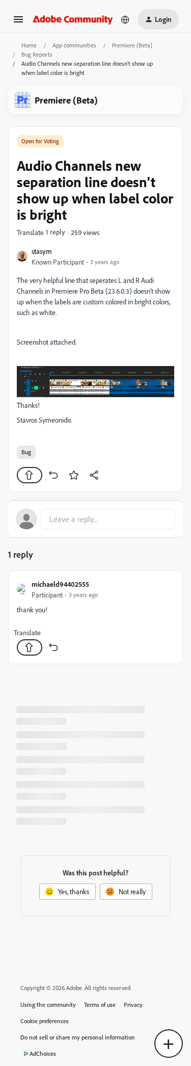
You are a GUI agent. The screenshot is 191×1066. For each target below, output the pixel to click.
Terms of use (100, 1004)
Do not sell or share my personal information (77, 1037)
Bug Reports (36, 54)
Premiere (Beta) (132, 45)
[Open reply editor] (95, 519)
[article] (95, 617)
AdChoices (43, 1053)
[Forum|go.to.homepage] (73, 19)
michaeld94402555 (60, 584)
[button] (18, 22)
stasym (42, 251)
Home (29, 45)
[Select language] (125, 19)
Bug (26, 452)
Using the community (48, 1004)
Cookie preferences (44, 1021)
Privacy (133, 1004)
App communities (74, 45)
